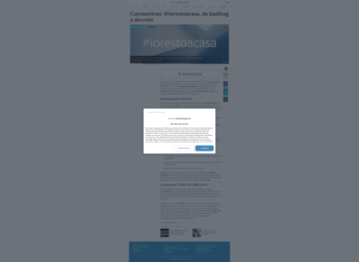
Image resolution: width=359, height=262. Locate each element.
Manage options (184, 148)
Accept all (204, 148)
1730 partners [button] (157, 128)
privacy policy (204, 142)
